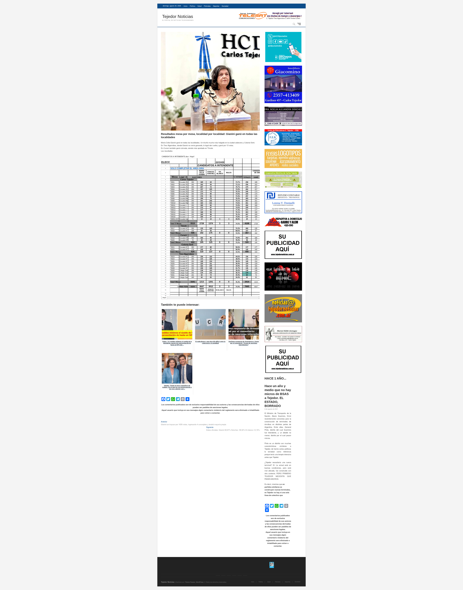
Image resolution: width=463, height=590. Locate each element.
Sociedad (225, 6)
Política (192, 6)
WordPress (199, 582)
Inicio (185, 6)
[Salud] (229, 575)
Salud (199, 6)
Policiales (207, 6)
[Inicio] (218, 575)
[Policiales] (234, 575)
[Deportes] (240, 575)
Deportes (216, 6)
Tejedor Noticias (177, 16)
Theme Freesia (190, 582)
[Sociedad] (245, 575)
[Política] (223, 575)
